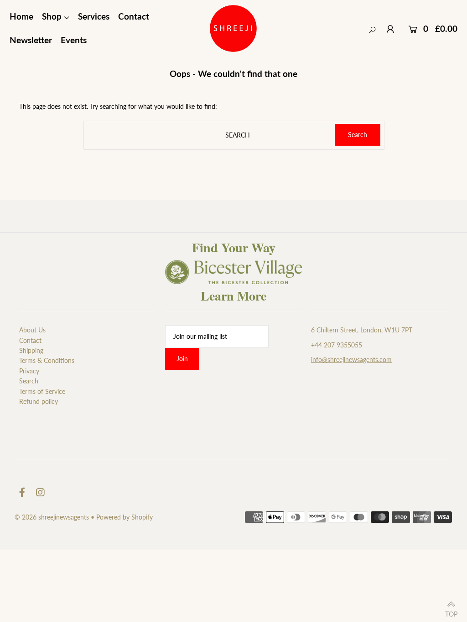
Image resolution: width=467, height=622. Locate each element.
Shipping (31, 350)
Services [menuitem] (93, 16)
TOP (451, 611)
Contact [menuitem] (133, 16)
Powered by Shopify (124, 517)
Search (28, 381)
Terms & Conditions (46, 360)
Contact (30, 340)
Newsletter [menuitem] (31, 40)
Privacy (29, 371)
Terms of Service (42, 391)
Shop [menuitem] (52, 16)
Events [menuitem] (74, 40)
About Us (32, 330)
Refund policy (38, 401)
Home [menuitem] (21, 16)
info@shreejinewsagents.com (351, 359)
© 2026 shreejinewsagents (52, 517)
